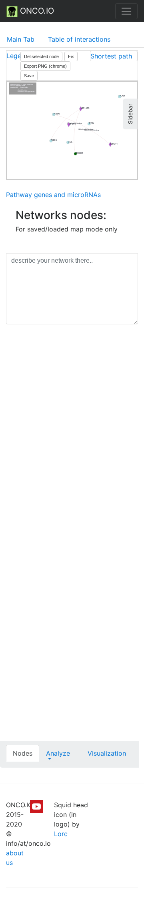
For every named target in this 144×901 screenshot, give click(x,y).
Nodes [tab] (22, 753)
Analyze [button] (58, 753)
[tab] (113, 56)
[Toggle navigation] (126, 11)
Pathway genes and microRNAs (53, 195)
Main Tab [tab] (20, 39)
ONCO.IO (36, 11)
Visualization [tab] (107, 753)
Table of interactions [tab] (79, 39)
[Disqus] (72, 444)
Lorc (61, 834)
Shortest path (111, 56)
